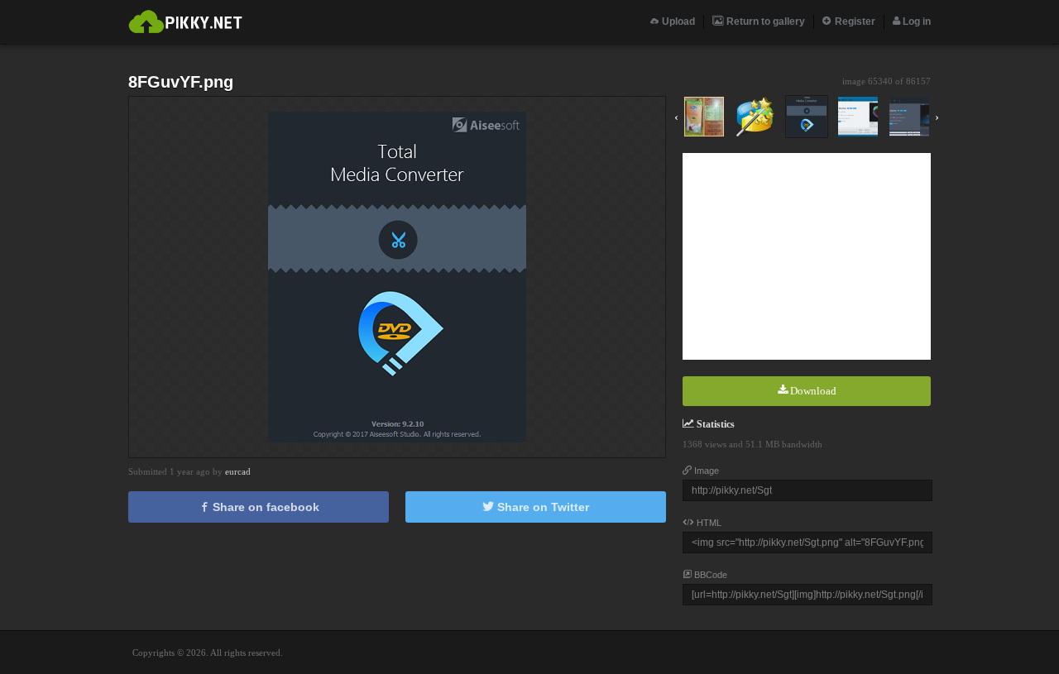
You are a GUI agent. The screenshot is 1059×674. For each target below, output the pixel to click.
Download (812, 391)
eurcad (238, 471)
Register (853, 21)
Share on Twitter (541, 507)
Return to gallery (764, 21)
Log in (915, 21)
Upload (677, 21)
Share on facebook (264, 507)
